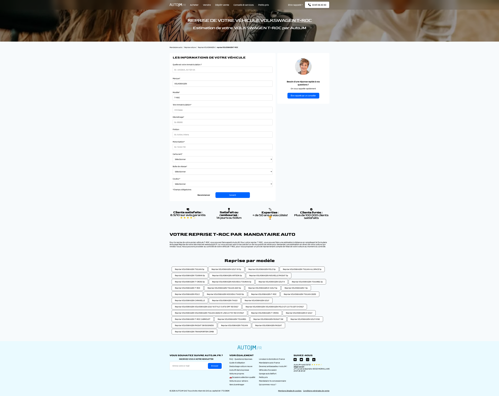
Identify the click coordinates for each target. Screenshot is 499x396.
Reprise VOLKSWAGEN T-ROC (187, 288)
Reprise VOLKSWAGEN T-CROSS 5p (190, 281)
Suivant (232, 195)
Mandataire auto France (269, 362)
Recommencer (204, 195)
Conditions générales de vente (316, 391)
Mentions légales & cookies (289, 391)
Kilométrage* (178, 117)
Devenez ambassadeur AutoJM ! (273, 366)
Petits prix (263, 4)
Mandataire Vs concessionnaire (272, 381)
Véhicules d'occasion (268, 370)
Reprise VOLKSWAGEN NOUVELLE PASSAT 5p (268, 275)
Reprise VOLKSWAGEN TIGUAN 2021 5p (224, 288)
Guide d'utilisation (237, 362)
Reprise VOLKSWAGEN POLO (187, 294)
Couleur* (176, 179)
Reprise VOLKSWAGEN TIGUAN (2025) (300, 294)
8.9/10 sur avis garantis (187, 216)
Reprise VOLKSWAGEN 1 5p (296, 288)
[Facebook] (295, 360)
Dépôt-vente (222, 4)
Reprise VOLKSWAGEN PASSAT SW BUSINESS (194, 325)
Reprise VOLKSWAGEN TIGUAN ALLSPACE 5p (302, 269)
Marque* (176, 78)
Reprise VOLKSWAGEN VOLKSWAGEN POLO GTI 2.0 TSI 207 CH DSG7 (275, 306)
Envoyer (214, 366)
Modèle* (176, 92)
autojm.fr (249, 347)
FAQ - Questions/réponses (240, 359)
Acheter (194, 4)
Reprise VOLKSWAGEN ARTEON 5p (227, 275)
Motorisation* (179, 142)
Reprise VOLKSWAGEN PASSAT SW (268, 319)
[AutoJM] (178, 4)
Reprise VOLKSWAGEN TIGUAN (234, 325)
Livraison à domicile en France (272, 359)
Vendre (207, 4)
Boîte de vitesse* (180, 166)
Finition (176, 129)
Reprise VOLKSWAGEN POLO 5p (262, 269)
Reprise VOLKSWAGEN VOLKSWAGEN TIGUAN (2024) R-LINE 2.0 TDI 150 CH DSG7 (209, 313)
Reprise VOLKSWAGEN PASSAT (268, 325)
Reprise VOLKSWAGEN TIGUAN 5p (189, 269)
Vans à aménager (236, 384)
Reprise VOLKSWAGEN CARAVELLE (190, 300)
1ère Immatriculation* (182, 105)
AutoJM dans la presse (239, 370)
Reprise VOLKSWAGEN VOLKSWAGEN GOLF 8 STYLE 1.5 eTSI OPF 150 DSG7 (206, 306)
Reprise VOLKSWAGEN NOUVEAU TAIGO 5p (225, 294)
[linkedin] (313, 360)
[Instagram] (307, 360)
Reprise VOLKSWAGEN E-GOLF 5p (262, 288)
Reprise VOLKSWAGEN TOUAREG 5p (307, 281)
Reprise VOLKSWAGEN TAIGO (224, 300)
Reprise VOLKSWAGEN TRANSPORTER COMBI (194, 331)
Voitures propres (236, 373)
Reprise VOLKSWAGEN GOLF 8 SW (305, 319)
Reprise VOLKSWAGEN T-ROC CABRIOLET (192, 319)
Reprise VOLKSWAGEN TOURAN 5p (190, 275)
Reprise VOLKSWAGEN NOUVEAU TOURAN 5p (231, 281)
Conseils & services (244, 4)
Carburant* (177, 154)
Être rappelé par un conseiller (303, 95)
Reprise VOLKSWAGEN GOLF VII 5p (226, 269)
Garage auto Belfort (267, 373)
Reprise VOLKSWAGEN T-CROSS (265, 313)
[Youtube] (301, 360)
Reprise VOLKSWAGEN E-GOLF (299, 313)
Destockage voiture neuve (240, 366)
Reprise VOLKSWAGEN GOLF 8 (272, 281)
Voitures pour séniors (238, 381)
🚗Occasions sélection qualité (242, 377)
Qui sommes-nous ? (267, 384)
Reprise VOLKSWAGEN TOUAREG (232, 319)
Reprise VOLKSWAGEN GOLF (257, 300)
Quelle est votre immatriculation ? (187, 65)
